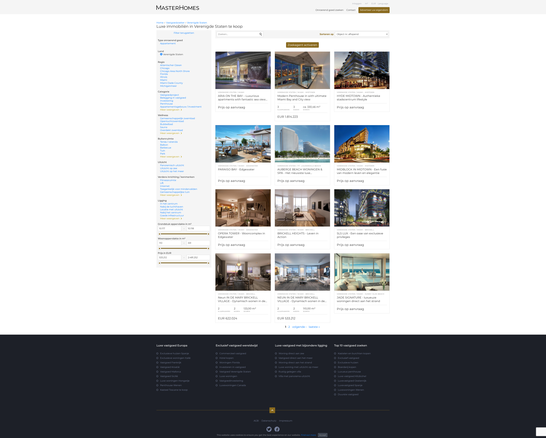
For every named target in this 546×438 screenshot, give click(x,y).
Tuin (162, 150)
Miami (163, 80)
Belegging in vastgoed (173, 97)
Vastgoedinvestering (231, 380)
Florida (164, 74)
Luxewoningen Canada (232, 385)
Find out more (308, 435)
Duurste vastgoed (348, 394)
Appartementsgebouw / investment (181, 106)
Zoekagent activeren (302, 45)
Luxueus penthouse (349, 371)
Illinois (163, 77)
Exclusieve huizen (348, 362)
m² (366, 3)
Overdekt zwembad (171, 130)
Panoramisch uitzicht (172, 165)
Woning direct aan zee (291, 353)
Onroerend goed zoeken (330, 10)
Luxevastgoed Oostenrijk (352, 380)
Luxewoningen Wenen (351, 390)
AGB (256, 420)
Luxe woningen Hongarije (175, 380)
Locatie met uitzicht (171, 209)
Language (383, 3)
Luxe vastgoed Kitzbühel (352, 376)
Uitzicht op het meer (172, 171)
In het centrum (169, 203)
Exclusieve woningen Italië (175, 358)
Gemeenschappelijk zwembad (177, 118)
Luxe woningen (228, 376)
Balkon (164, 144)
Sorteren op (327, 34)
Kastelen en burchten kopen (354, 353)
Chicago (164, 68)
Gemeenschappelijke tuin (175, 192)
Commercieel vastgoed (232, 353)
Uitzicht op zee (168, 168)
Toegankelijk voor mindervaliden (178, 189)
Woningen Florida (229, 362)
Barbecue (165, 147)
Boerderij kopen (347, 367)
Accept (322, 435)
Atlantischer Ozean (171, 65)
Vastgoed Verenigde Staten (235, 371)
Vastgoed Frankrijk (170, 362)
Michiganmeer (168, 86)
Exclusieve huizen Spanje (174, 353)
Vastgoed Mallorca (170, 371)
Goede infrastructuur (172, 215)
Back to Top (272, 410)
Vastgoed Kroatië (170, 367)
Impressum (285, 420)
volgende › (299, 326)
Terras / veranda (169, 142)
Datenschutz (268, 420)
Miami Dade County (171, 83)
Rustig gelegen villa (290, 371)
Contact (351, 10)
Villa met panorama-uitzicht (294, 376)
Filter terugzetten (184, 33)
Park (162, 153)
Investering (166, 100)
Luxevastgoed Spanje (350, 385)
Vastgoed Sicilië (169, 376)
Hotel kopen (226, 358)
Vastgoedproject (169, 95)
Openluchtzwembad (172, 121)
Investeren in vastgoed (232, 367)
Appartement (168, 43)
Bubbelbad (166, 124)
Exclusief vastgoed (348, 358)
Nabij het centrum (170, 212)
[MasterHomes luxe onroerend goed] (177, 5)
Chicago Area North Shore (175, 71)
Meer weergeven (169, 109)
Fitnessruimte (168, 180)
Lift (162, 183)
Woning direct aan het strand (295, 362)
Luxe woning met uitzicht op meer (298, 367)
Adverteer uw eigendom (374, 10)
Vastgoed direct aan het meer (296, 358)
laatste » (314, 326)
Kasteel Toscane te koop (174, 390)
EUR (373, 3)
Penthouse (166, 103)
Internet (165, 186)
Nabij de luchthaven (171, 206)
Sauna (163, 127)
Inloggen (357, 3)
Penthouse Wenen (171, 385)
